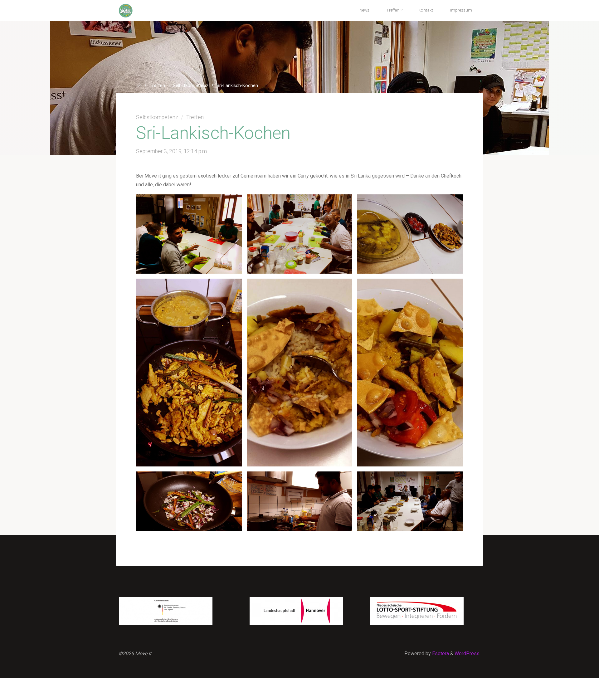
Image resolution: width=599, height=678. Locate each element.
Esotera (440, 653)
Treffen (157, 86)
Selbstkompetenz (190, 86)
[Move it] (126, 10)
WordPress (467, 653)
